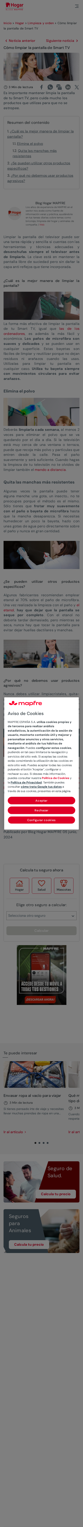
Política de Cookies (55, 778)
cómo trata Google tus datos (41, 787)
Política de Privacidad (26, 782)
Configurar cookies (41, 820)
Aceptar (41, 801)
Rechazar (41, 810)
